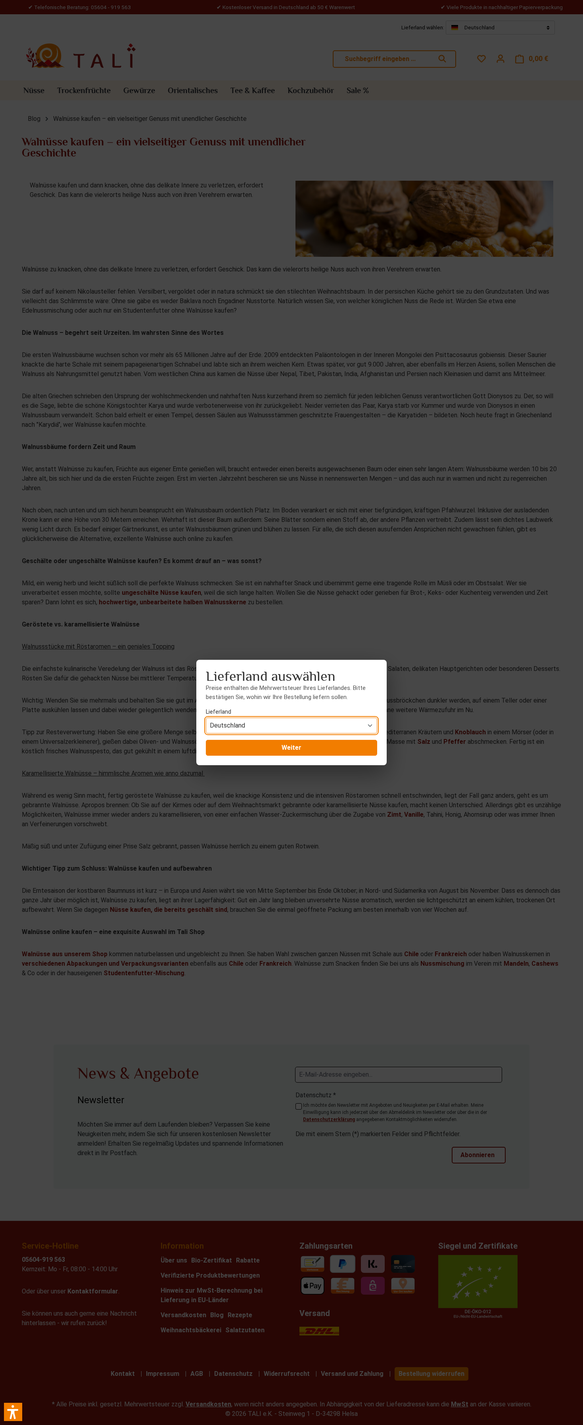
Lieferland (218, 712)
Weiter (291, 747)
